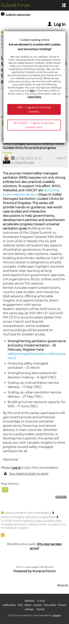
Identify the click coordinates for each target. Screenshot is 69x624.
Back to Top (63, 585)
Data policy (50, 604)
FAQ (20, 604)
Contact (37, 604)
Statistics (30, 600)
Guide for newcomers (18, 14)
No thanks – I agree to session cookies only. (34, 125)
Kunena (57, 615)
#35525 (61, 158)
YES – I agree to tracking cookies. (34, 109)
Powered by (22, 571)
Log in (16, 467)
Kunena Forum (44, 571)
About (28, 604)
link (32, 90)
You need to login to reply (28, 473)
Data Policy (34, 96)
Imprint (40, 609)
